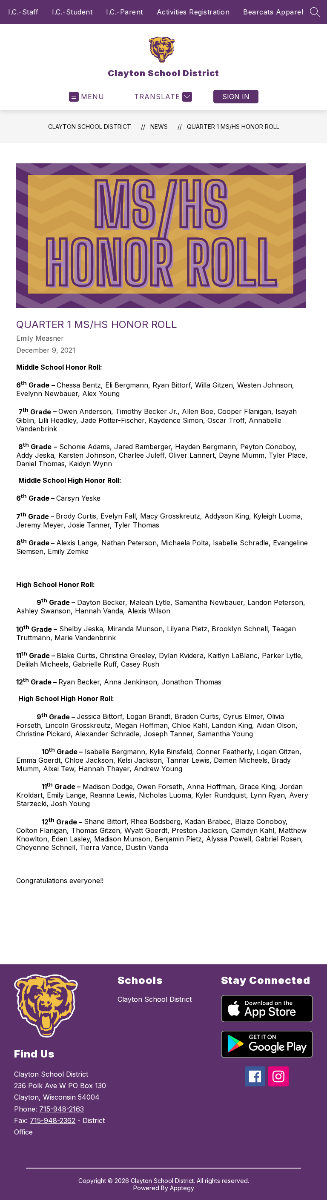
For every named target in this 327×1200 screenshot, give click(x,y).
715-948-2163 (61, 1109)
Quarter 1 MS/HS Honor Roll (233, 126)
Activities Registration (193, 12)
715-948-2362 (52, 1120)
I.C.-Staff (23, 12)
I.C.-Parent (124, 12)
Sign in (236, 96)
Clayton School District (89, 126)
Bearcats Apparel (273, 12)
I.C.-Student (72, 12)
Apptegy (182, 1187)
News (159, 126)
